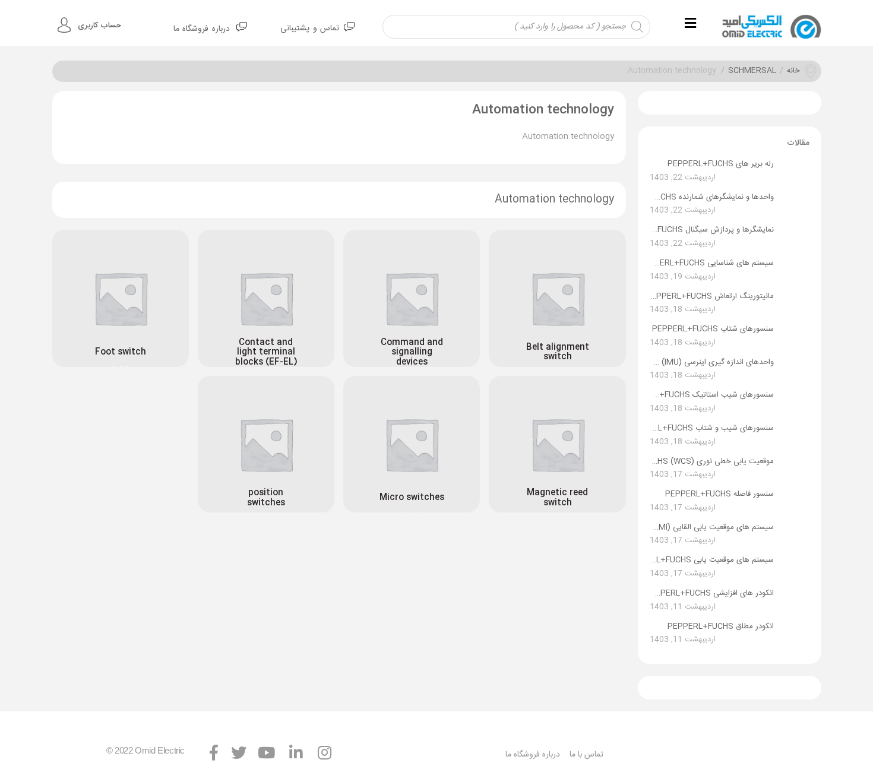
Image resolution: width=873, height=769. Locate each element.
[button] (692, 24)
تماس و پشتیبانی (309, 28)
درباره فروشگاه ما (201, 29)
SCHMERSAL (752, 71)
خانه (793, 71)
